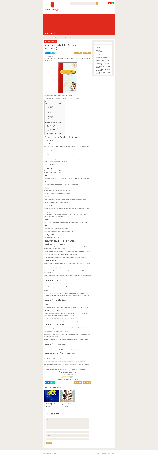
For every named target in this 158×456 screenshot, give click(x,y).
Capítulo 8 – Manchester (53, 132)
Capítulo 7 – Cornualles (52, 130)
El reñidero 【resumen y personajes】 (101, 49)
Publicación (48, 33)
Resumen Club (46, 453)
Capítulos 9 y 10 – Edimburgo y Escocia (55, 133)
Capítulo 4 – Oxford (52, 126)
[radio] (63, 376)
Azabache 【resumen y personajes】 (101, 46)
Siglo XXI (54, 41)
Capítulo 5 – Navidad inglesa (53, 128)
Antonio (51, 106)
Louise (51, 118)
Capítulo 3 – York (51, 125)
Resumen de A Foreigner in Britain (53, 122)
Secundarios (50, 108)
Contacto (104, 453)
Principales (50, 105)
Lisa (50, 112)
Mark (50, 111)
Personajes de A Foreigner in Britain (54, 103)
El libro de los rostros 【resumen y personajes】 (67, 405)
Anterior (78, 52)
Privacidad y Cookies (111, 453)
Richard (51, 117)
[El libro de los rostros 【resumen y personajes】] (67, 396)
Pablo (51, 107)
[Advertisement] (79, 22)
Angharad (51, 116)
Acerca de (98, 453)
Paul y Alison (52, 121)
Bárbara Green (52, 110)
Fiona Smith (49, 41)
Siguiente (86, 52)
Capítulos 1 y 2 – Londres (53, 124)
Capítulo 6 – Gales (51, 129)
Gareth (51, 115)
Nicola (51, 113)
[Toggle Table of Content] (61, 102)
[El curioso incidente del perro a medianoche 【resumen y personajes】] (51, 396)
